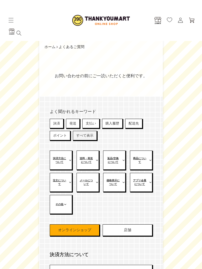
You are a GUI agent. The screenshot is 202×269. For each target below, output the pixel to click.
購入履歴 (112, 123)
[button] (11, 20)
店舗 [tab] (127, 230)
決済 (56, 123)
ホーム (49, 47)
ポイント (60, 135)
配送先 (134, 123)
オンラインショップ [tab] (74, 230)
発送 (72, 123)
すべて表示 (84, 135)
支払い (91, 123)
